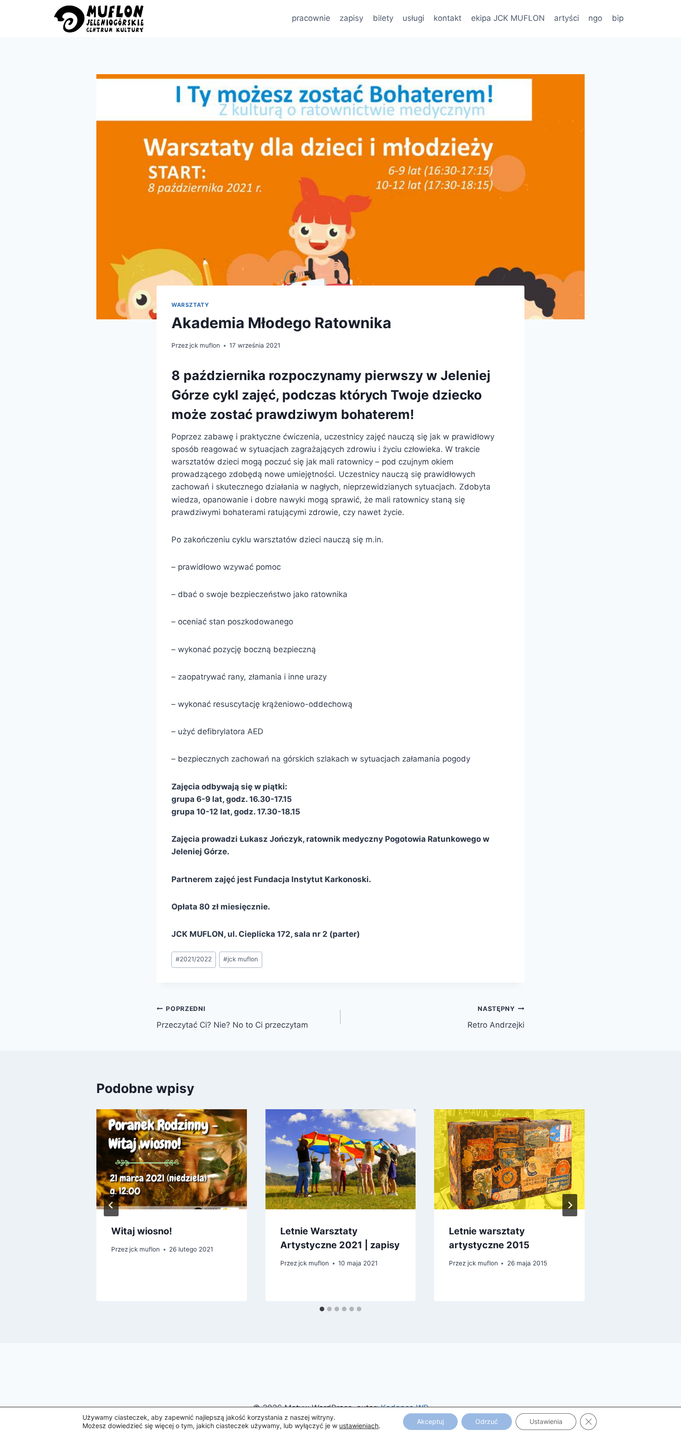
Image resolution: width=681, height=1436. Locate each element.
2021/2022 (194, 959)
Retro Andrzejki (495, 1017)
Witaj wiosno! (141, 1231)
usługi (413, 18)
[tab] (322, 1309)
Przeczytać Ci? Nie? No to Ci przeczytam (232, 1017)
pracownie (311, 18)
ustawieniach (358, 1426)
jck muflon (204, 345)
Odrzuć (486, 1421)
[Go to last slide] (111, 1205)
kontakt (447, 18)
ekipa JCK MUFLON (508, 18)
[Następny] (569, 1205)
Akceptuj (430, 1421)
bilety (383, 18)
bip (618, 18)
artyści (566, 18)
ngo (595, 18)
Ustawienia (546, 1421)
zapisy (351, 18)
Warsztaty (190, 304)
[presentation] (171, 1159)
